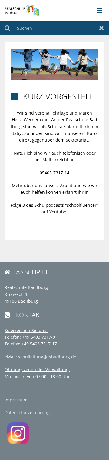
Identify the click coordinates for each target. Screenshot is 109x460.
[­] (97, 11)
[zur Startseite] (21, 10)
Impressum (16, 400)
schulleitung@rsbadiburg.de (47, 357)
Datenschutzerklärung (27, 412)
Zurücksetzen (101, 28)
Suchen (7, 28)
